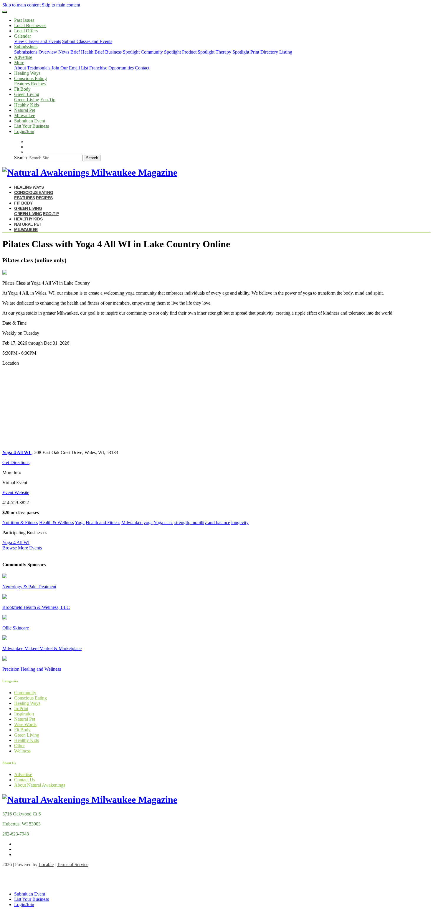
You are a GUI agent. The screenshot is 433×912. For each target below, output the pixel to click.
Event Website (15, 492)
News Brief (69, 51)
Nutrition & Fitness (20, 522)
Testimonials (38, 67)
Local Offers (26, 30)
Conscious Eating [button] (30, 78)
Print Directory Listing (271, 51)
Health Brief (92, 51)
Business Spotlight (122, 51)
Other (19, 745)
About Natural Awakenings (39, 785)
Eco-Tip (47, 99)
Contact (142, 67)
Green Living (26, 99)
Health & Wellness (56, 522)
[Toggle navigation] (4, 12)
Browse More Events (22, 547)
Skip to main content (21, 4)
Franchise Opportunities (111, 67)
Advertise (23, 57)
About (20, 67)
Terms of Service (72, 864)
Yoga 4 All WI (15, 542)
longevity (240, 522)
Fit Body (22, 89)
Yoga (80, 522)
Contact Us (24, 779)
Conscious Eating (30, 697)
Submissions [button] (25, 46)
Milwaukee (24, 115)
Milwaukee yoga (137, 522)
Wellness (22, 750)
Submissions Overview (35, 51)
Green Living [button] (26, 94)
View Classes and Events (37, 41)
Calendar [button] (22, 36)
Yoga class (163, 522)
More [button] (19, 62)
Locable (46, 864)
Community (25, 692)
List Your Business (31, 126)
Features (22, 83)
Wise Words (25, 724)
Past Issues (24, 20)
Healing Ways (27, 73)
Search (20, 157)
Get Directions (15, 462)
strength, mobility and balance (202, 522)
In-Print (21, 708)
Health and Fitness (103, 522)
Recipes (38, 83)
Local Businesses (30, 25)
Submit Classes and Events (87, 41)
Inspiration (24, 713)
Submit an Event (29, 120)
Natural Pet (24, 110)
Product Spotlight (198, 51)
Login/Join (24, 131)
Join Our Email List (70, 67)
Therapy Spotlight (232, 51)
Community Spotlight (161, 51)
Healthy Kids (26, 104)
